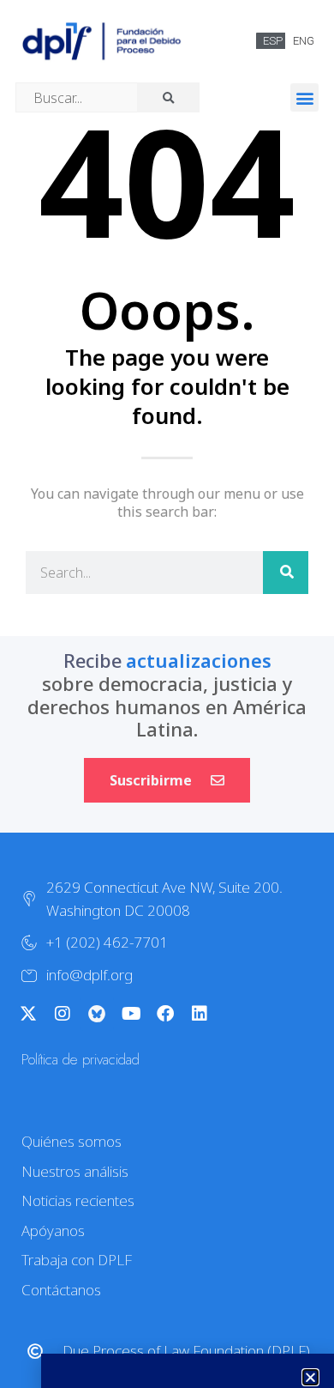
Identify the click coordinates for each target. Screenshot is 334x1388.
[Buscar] (285, 572)
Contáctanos (61, 1290)
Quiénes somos (71, 1141)
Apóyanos (53, 1230)
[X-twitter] (28, 1014)
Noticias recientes (77, 1200)
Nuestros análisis (74, 1171)
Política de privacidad (80, 1059)
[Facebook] (165, 1014)
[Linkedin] (199, 1014)
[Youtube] (131, 1014)
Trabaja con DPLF (76, 1260)
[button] (304, 97)
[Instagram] (62, 1014)
